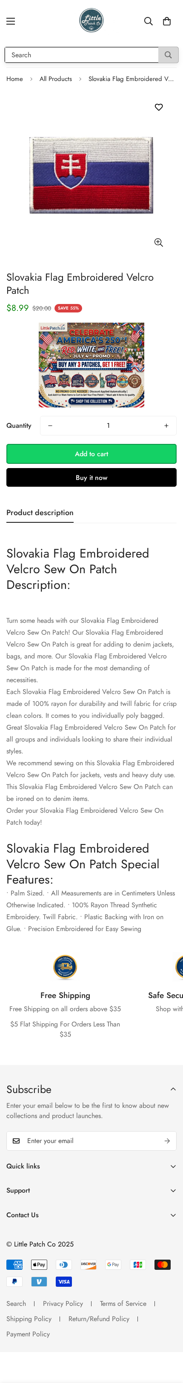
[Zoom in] (158, 242)
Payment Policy (28, 1334)
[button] (167, 21)
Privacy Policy (63, 1303)
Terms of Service (123, 1303)
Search (16, 1303)
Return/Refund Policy (99, 1319)
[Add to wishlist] (158, 107)
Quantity (18, 425)
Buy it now (91, 477)
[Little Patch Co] (91, 21)
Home (14, 79)
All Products (56, 79)
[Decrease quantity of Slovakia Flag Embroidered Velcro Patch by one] (50, 425)
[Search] (168, 55)
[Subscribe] (167, 1141)
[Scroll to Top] (167, 1338)
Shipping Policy (28, 1319)
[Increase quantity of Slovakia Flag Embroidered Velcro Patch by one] (166, 425)
